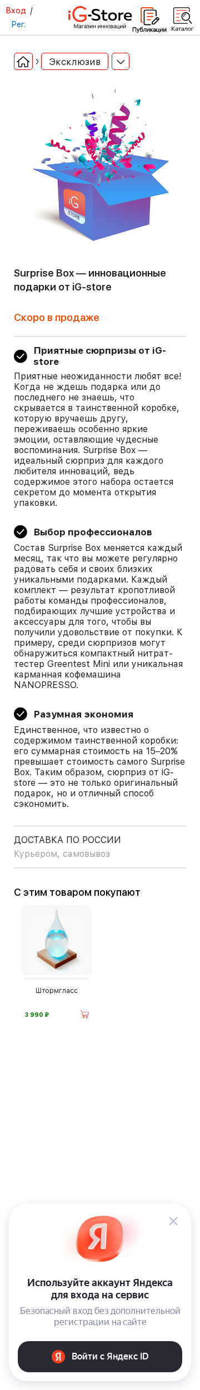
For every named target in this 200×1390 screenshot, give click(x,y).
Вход (16, 10)
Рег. (18, 24)
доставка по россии (67, 847)
